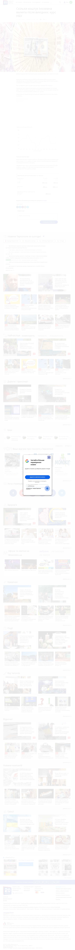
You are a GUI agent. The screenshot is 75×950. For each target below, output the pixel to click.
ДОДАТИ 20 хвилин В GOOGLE (37, 477)
